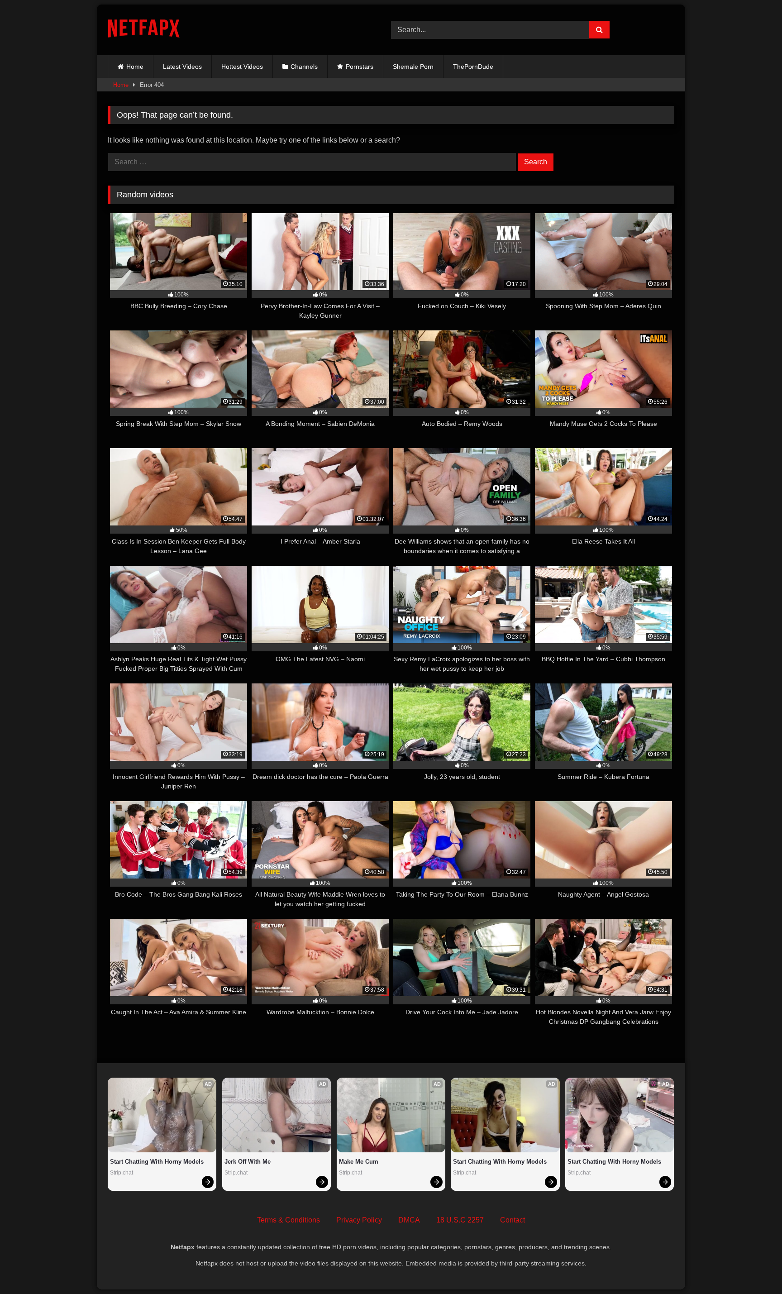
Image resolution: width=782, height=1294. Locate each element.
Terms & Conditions (288, 1220)
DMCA (409, 1220)
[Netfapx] (144, 30)
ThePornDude (473, 66)
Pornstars (359, 66)
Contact (512, 1220)
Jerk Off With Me (247, 1161)
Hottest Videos (242, 66)
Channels (304, 66)
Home (134, 66)
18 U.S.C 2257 (460, 1220)
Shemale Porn (413, 66)
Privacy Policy (359, 1220)
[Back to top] (754, 1267)
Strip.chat (121, 1173)
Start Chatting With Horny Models (157, 1161)
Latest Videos (182, 66)
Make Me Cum (358, 1161)
